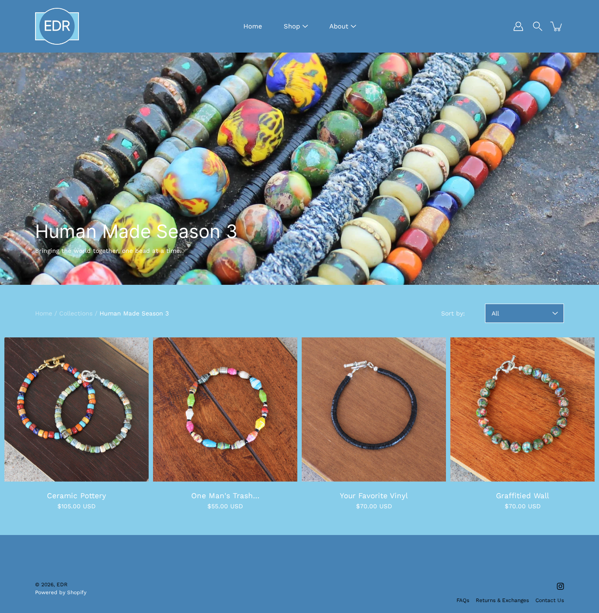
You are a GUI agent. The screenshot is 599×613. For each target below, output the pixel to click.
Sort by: (453, 313)
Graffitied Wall (522, 495)
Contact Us (549, 600)
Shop (292, 26)
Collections (76, 313)
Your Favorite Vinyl (374, 495)
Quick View (76, 409)
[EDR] (57, 26)
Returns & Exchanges (502, 600)
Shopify (76, 592)
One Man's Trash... (225, 495)
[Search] (538, 26)
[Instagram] (560, 586)
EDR (62, 584)
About (338, 26)
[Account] (518, 26)
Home (252, 26)
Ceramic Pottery (76, 495)
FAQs (462, 600)
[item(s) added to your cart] (557, 26)
